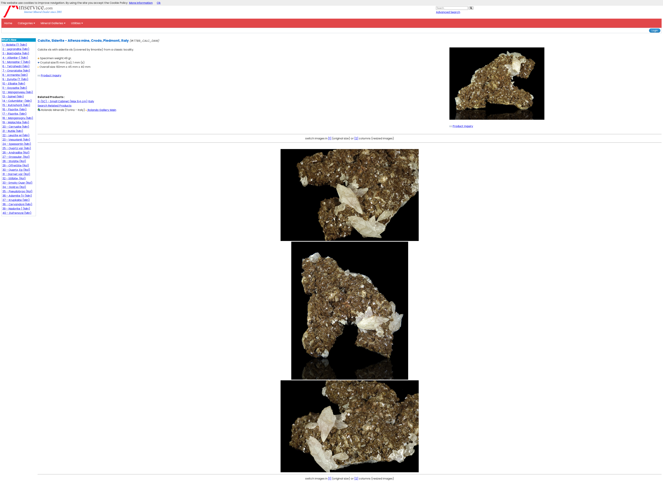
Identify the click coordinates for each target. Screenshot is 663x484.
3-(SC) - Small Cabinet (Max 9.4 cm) (63, 101)
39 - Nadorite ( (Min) (16, 209)
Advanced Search (448, 12)
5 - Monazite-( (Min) (16, 62)
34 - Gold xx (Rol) (14, 187)
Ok (159, 3)
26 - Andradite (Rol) (16, 153)
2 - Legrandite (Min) (15, 49)
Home (8, 23)
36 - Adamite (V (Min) (17, 196)
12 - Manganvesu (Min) (17, 92)
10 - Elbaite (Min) (13, 84)
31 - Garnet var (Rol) (16, 174)
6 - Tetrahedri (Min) (16, 66)
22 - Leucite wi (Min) (16, 135)
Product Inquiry (51, 75)
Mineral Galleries (52, 23)
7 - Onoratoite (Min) (16, 71)
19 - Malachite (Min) (15, 122)
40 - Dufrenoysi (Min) (16, 213)
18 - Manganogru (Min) (17, 118)
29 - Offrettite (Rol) (15, 165)
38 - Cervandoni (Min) (17, 204)
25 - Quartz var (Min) (16, 148)
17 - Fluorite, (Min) (14, 114)
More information (141, 3)
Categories (25, 23)
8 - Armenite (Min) (15, 75)
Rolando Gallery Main (101, 110)
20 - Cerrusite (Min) (15, 127)
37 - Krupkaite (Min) (16, 200)
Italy (91, 101)
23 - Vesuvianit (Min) (16, 140)
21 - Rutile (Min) (12, 131)
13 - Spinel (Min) (13, 96)
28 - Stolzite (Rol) (14, 161)
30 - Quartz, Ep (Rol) (16, 170)
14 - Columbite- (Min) (17, 101)
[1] (329, 138)
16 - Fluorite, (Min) (14, 109)
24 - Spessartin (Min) (16, 144)
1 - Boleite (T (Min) (14, 45)
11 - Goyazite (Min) (14, 88)
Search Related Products (54, 106)
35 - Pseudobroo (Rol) (17, 191)
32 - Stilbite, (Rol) (14, 178)
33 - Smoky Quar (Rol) (17, 183)
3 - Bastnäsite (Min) (15, 53)
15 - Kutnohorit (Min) (16, 105)
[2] (356, 138)
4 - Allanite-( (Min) (15, 58)
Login (655, 30)
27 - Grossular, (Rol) (16, 157)
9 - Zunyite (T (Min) (15, 79)
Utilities (76, 23)
